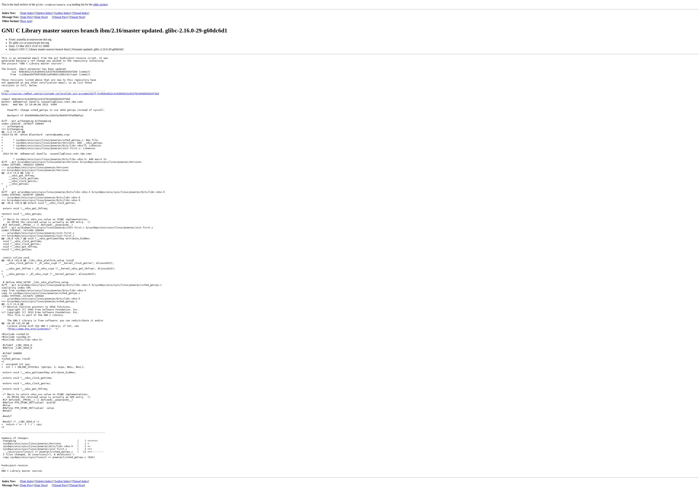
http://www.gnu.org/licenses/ (29, 328)
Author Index (62, 13)
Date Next (41, 17)
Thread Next (77, 17)
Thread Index (80, 13)
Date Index (27, 13)
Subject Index (44, 13)
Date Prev (26, 17)
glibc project (100, 4)
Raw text (26, 21)
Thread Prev (60, 17)
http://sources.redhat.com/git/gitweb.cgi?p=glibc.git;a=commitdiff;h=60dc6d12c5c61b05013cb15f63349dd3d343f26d (80, 93)
